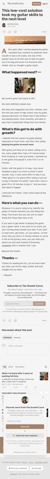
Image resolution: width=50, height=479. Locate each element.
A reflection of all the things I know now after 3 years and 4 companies (18, 380)
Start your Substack (19, 468)
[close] (43, 397)
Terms (31, 462)
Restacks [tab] (17, 337)
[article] (25, 380)
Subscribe (36, 4)
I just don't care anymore (14, 393)
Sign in (45, 4)
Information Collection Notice (29, 443)
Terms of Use (36, 441)
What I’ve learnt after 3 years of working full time (17, 374)
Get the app (36, 468)
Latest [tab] (10, 367)
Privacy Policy (25, 446)
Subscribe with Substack (26, 435)
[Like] (4, 31)
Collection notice (41, 462)
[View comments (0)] (9, 31)
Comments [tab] (7, 337)
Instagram (6, 245)
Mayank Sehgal (13, 24)
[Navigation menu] (3, 3)
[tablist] (12, 337)
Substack (13, 474)
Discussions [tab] (19, 367)
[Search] (45, 366)
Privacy (24, 462)
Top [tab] (4, 367)
